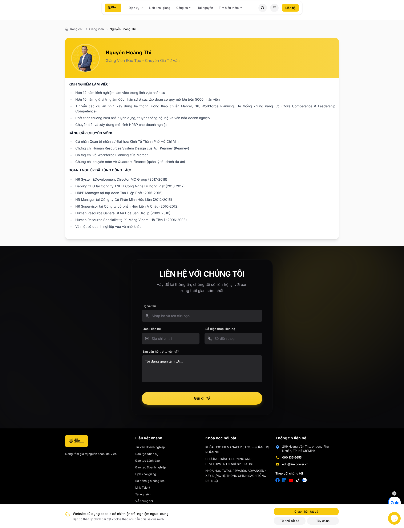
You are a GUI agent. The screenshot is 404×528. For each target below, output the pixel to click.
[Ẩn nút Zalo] (394, 493)
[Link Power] (76, 441)
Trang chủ (76, 29)
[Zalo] (304, 480)
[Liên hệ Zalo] (394, 503)
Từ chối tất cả (289, 521)
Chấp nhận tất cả (306, 511)
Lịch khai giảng (159, 7)
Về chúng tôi (144, 501)
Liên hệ (290, 7)
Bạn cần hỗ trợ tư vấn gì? (160, 351)
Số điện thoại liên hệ (220, 329)
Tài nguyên (205, 7)
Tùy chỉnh (323, 521)
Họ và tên (149, 306)
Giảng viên (96, 29)
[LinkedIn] (284, 480)
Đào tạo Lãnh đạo (147, 460)
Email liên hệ (151, 329)
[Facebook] (277, 480)
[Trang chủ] (113, 8)
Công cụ (182, 7)
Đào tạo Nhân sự (146, 454)
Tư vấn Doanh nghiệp (150, 447)
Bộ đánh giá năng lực (150, 481)
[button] (262, 8)
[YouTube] (291, 480)
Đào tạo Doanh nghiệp (150, 467)
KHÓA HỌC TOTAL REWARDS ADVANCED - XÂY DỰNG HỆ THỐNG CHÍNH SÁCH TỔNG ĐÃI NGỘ (235, 476)
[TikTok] (298, 480)
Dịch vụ (134, 7)
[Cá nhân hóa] (274, 8)
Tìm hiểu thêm (229, 7)
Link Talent (142, 487)
